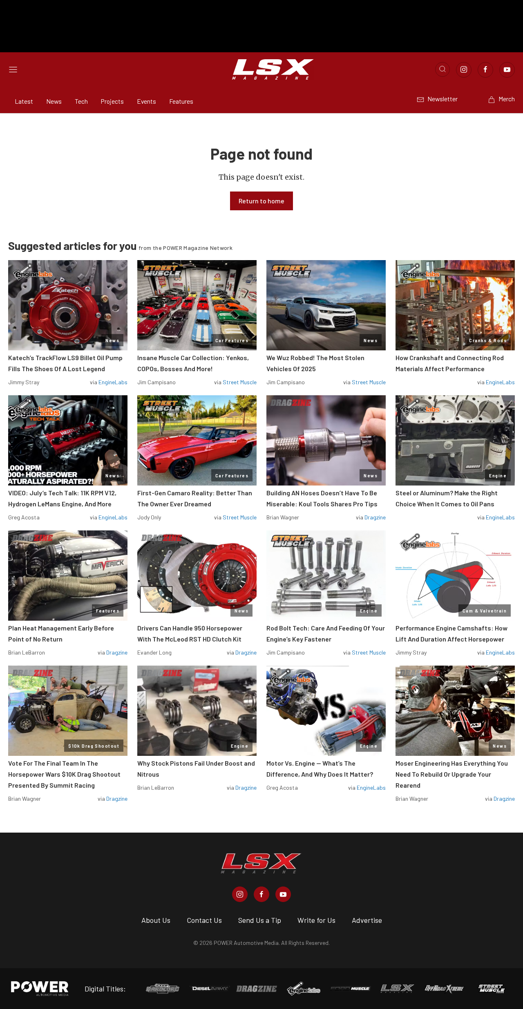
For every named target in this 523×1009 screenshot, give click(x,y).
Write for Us (316, 919)
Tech (81, 101)
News (54, 101)
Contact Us (204, 919)
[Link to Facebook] (485, 70)
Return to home (261, 201)
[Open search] (442, 69)
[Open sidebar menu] (13, 69)
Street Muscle (240, 382)
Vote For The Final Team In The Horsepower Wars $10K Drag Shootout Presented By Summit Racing (64, 774)
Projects (112, 101)
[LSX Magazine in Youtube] (283, 894)
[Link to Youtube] (507, 70)
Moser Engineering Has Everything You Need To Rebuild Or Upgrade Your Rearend (452, 774)
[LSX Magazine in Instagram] (240, 894)
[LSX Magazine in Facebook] (261, 894)
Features (181, 101)
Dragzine (375, 517)
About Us (155, 919)
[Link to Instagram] (464, 70)
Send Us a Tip (259, 919)
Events (146, 101)
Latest (24, 101)
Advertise (367, 919)
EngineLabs (112, 382)
